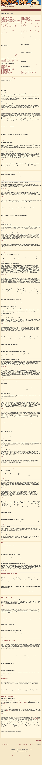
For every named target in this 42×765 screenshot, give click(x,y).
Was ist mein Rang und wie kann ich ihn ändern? (9, 40)
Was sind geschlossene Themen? (6, 72)
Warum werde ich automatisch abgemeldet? (8, 25)
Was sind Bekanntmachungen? (6, 70)
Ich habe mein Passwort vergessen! (7, 24)
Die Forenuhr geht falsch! (5, 33)
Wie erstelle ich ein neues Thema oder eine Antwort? (9, 46)
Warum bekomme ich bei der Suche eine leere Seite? (29, 47)
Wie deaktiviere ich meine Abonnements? (28, 59)
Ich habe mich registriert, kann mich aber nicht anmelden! (10, 20)
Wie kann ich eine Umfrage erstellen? (7, 50)
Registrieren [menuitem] (32, 6)
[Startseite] (7, 6)
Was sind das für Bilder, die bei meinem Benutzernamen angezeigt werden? (10, 38)
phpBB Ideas (8, 710)
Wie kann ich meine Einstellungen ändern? (8, 30)
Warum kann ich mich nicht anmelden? (7, 21)
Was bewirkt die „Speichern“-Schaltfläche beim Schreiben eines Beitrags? (10, 59)
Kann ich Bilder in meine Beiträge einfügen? (8, 68)
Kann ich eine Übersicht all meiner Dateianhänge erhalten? (30, 64)
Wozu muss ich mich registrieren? (6, 17)
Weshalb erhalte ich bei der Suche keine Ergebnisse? (29, 46)
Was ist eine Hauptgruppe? (25, 25)
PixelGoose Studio (25, 753)
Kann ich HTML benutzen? (5, 66)
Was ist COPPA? (3, 18)
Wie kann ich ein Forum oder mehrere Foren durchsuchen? (30, 45)
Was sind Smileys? (4, 67)
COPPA (15, 114)
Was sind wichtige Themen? (5, 71)
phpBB (16, 749)
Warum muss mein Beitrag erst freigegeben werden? (9, 60)
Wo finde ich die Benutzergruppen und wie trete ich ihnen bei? (30, 21)
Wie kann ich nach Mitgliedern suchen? (27, 48)
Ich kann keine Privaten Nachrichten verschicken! (29, 30)
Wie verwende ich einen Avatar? (6, 39)
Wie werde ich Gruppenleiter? (26, 22)
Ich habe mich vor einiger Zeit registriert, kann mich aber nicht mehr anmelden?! (10, 23)
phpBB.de (20, 210)
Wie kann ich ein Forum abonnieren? (27, 58)
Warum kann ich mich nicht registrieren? (7, 19)
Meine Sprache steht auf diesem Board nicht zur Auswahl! (10, 36)
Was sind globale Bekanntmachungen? (7, 69)
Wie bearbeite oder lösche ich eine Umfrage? (8, 53)
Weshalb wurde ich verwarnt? (6, 56)
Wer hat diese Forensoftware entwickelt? (28, 68)
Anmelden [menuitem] (39, 6)
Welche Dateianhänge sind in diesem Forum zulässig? (30, 63)
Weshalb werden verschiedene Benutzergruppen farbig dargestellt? (30, 24)
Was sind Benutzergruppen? (26, 19)
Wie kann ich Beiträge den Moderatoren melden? (9, 57)
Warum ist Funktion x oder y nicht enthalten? (28, 69)
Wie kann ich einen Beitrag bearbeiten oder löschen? (9, 47)
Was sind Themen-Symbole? (5, 73)
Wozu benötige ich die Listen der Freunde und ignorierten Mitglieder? (30, 38)
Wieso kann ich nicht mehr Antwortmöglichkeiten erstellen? (9, 52)
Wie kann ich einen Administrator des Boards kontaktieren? (28, 73)
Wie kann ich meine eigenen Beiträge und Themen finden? (30, 49)
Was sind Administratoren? (25, 17)
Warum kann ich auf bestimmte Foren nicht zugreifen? (10, 54)
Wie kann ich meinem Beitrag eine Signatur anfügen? (9, 48)
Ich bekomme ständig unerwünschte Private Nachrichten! (30, 31)
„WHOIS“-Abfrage (35, 718)
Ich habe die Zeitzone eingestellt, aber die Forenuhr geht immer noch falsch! (10, 35)
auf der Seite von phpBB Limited (22, 702)
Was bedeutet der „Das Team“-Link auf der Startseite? (30, 26)
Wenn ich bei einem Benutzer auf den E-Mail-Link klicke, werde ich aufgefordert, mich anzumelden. (10, 42)
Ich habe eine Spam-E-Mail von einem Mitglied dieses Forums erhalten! (29, 33)
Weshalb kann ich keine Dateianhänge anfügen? (9, 55)
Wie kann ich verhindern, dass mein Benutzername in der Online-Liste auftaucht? (10, 32)
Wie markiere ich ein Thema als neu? (7, 61)
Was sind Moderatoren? (25, 18)
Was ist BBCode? (4, 65)
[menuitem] (26, 744)
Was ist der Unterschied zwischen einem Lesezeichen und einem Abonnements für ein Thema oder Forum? (30, 54)
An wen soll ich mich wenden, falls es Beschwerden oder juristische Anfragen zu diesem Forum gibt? (30, 71)
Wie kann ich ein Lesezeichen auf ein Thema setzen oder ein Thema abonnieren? (30, 57)
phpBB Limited (13, 210)
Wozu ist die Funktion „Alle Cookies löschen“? (8, 26)
